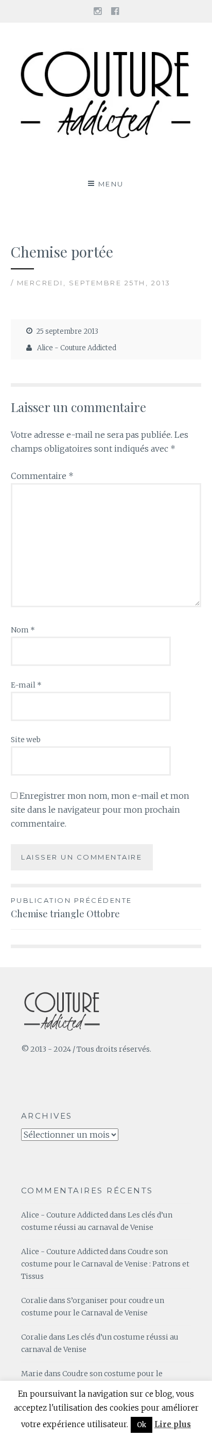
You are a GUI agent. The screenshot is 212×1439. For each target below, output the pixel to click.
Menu (111, 184)
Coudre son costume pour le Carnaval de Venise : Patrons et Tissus (105, 1264)
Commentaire (42, 476)
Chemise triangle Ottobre (71, 908)
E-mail (26, 685)
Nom (23, 630)
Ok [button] (141, 1424)
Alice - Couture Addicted (76, 348)
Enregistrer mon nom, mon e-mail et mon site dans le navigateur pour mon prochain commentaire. (100, 810)
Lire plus (172, 1424)
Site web (26, 739)
